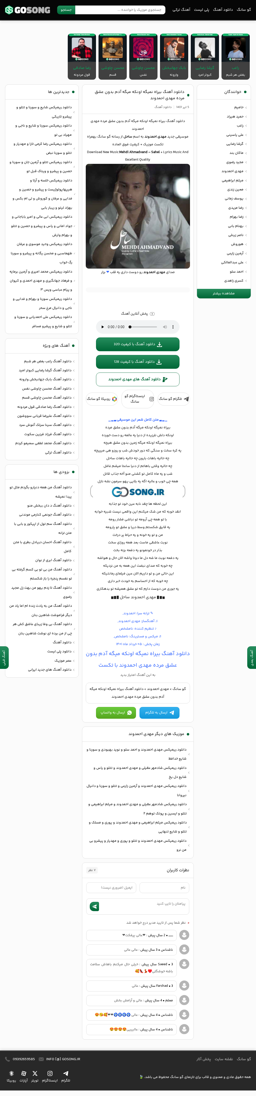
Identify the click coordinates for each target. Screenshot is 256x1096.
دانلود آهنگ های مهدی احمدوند (134, 379)
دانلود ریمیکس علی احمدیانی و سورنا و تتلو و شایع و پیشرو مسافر (43, 321)
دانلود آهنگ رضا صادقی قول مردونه (44, 407)
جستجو (66, 10)
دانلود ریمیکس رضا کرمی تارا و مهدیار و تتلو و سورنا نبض (43, 148)
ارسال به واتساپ (112, 712)
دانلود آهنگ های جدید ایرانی (50, 670)
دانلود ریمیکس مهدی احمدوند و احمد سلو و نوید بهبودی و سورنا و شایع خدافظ (136, 754)
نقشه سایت (224, 1059)
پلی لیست (201, 10)
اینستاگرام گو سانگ (134, 399)
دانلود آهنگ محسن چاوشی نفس (47, 389)
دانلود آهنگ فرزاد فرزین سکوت (48, 434)
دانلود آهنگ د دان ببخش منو (49, 506)
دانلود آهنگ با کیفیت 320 (134, 344)
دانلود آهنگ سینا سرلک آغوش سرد (45, 425)
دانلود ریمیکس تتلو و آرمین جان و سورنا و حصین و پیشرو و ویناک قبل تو (41, 167)
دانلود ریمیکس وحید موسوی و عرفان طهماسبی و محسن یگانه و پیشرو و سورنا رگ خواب (41, 253)
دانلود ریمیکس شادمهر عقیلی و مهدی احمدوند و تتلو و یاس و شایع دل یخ (140, 772)
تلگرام (65, 1080)
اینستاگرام (50, 1080)
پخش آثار (203, 1059)
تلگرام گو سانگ (170, 399)
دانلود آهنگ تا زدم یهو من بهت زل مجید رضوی (41, 592)
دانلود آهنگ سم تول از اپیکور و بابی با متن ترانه (43, 528)
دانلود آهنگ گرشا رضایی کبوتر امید (45, 370)
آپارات (24, 1080)
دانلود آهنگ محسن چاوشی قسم (47, 398)
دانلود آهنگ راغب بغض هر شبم (48, 361)
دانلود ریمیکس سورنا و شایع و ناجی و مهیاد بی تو (43, 130)
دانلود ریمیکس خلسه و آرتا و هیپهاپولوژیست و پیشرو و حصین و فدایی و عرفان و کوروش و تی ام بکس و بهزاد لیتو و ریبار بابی (42, 194)
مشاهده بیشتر (224, 293)
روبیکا (11, 1080)
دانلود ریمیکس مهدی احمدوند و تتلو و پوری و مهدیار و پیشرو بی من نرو (137, 845)
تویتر (34, 1080)
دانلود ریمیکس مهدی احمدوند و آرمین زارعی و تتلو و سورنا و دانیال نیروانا (136, 790)
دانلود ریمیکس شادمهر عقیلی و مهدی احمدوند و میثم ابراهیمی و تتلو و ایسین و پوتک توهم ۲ (137, 809)
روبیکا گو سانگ (98, 399)
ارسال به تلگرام (156, 712)
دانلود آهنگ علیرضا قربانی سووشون (44, 416)
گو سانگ (27, 10)
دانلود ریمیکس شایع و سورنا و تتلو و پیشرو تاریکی (44, 112)
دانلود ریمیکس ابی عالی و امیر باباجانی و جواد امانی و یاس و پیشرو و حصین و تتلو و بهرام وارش (41, 226)
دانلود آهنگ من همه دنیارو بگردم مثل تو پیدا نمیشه (41, 492)
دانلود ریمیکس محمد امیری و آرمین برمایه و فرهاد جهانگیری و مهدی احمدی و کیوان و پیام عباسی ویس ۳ (41, 281)
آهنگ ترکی (181, 10)
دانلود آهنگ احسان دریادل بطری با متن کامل (42, 547)
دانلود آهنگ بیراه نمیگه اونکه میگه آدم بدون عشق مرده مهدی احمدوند (139, 95)
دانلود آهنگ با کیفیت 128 (134, 362)
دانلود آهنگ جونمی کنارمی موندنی (45, 515)
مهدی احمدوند (158, 689)
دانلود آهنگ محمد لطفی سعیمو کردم (43, 443)
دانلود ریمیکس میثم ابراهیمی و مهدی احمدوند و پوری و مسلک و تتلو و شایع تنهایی (138, 827)
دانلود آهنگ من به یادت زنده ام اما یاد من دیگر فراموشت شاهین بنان (40, 610)
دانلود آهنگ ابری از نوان (53, 560)
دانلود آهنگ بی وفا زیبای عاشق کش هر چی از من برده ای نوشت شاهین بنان (42, 629)
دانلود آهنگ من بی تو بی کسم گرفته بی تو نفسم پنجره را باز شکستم (42, 574)
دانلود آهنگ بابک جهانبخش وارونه (45, 379)
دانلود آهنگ (223, 10)
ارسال (94, 906)
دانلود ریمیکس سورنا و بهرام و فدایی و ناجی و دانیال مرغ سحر (42, 303)
